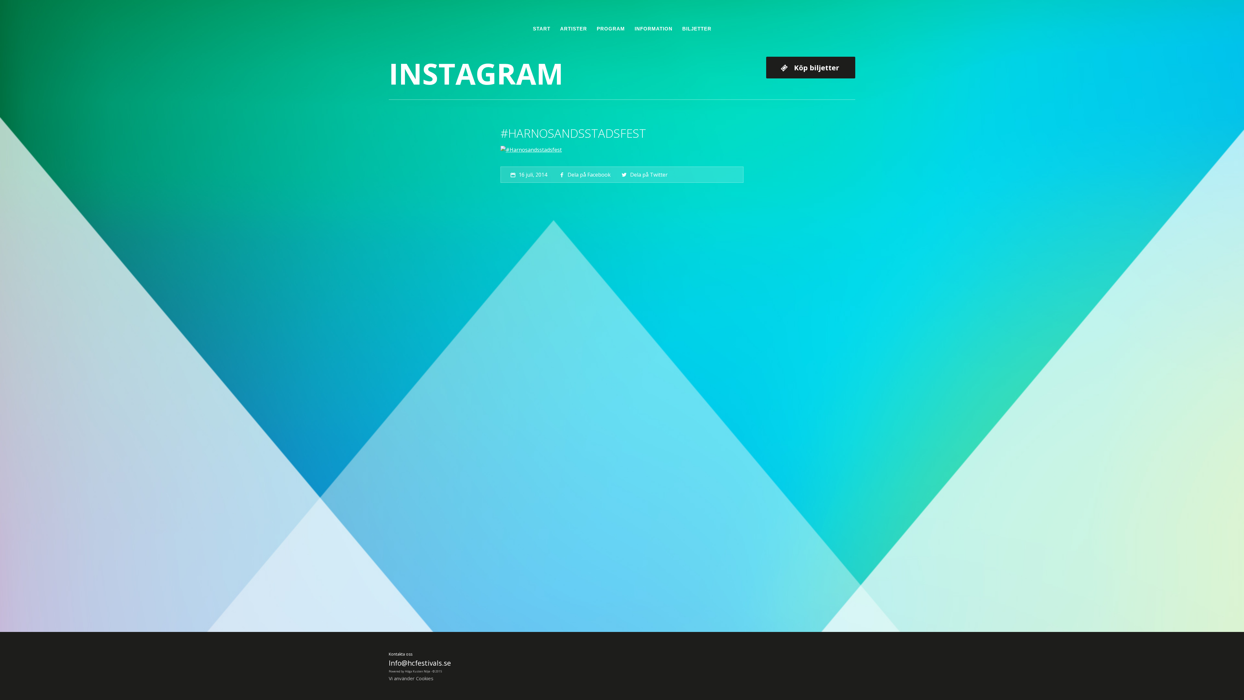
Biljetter (696, 28)
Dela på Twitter (648, 174)
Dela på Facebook (589, 174)
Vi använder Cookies (411, 678)
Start (541, 28)
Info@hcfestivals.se (420, 663)
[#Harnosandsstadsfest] (531, 149)
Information (654, 28)
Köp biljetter (816, 67)
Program (611, 28)
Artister (573, 28)
